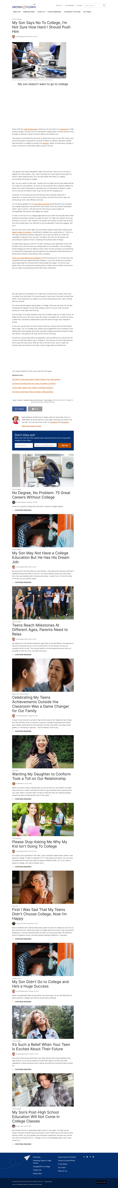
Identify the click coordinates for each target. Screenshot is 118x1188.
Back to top (100, 1182)
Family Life (16, 12)
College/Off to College (72, 12)
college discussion (31, 129)
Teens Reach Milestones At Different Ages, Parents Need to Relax (40, 629)
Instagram (65, 422)
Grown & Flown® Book (66, 1161)
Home (14, 400)
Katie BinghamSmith (22, 36)
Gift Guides (87, 12)
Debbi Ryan (20, 783)
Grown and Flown (24, 6)
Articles (20, 400)
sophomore (64, 129)
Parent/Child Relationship (20, 694)
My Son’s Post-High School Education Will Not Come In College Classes (36, 1116)
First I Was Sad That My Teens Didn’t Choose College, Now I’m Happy (39, 914)
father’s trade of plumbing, (22, 232)
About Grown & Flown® (67, 1157)
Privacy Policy (48, 1181)
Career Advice (16, 978)
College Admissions (54, 12)
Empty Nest (37, 1173)
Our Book (79, 5)
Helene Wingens (21, 502)
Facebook (54, 422)
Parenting (36, 1157)
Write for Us (62, 1171)
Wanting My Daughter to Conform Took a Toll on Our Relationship (41, 776)
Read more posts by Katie (31, 426)
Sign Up (65, 445)
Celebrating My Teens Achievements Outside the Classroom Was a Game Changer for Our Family (40, 704)
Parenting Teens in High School (33, 400)
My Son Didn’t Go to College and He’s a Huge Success (40, 983)
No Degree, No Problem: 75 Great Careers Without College (41, 494)
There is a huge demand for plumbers (26, 258)
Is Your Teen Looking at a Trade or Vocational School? (32, 388)
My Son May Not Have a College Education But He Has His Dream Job (40, 557)
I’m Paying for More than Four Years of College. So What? (34, 383)
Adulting (15, 906)
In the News (62, 1164)
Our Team (61, 1167)
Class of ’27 (41, 12)
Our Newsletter (69, 5)
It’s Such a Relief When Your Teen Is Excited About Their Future (41, 1046)
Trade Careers (16, 19)
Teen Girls (15, 770)
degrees (46, 143)
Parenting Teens (28, 12)
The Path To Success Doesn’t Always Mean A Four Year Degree (36, 379)
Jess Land (20, 1126)
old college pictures (42, 204)
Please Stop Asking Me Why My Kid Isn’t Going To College (39, 844)
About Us (59, 5)
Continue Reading (23, 510)
